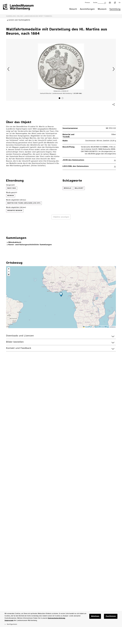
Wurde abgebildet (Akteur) (16, 200)
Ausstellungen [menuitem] (87, 9)
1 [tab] (60, 98)
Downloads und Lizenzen (20, 336)
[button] (61, 294)
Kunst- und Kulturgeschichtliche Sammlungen (30, 245)
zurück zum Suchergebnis (19, 20)
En (119, 2)
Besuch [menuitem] (73, 9)
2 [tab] (63, 98)
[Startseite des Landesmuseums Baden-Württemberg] (18, 8)
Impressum (9, 620)
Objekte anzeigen (61, 217)
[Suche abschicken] (105, 3)
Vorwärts (113, 69)
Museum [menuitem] (102, 9)
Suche (95, 2)
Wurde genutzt (11, 192)
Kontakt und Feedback (18, 348)
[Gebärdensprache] (115, 3)
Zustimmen (111, 616)
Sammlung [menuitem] (115, 9)
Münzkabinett (14, 242)
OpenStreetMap (101, 327)
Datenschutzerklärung (56, 618)
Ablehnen (95, 616)
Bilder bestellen (15, 342)
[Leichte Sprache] (110, 3)
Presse (87, 2)
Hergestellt (10, 185)
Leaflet (88, 327)
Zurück (8, 69)
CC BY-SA (77, 93)
